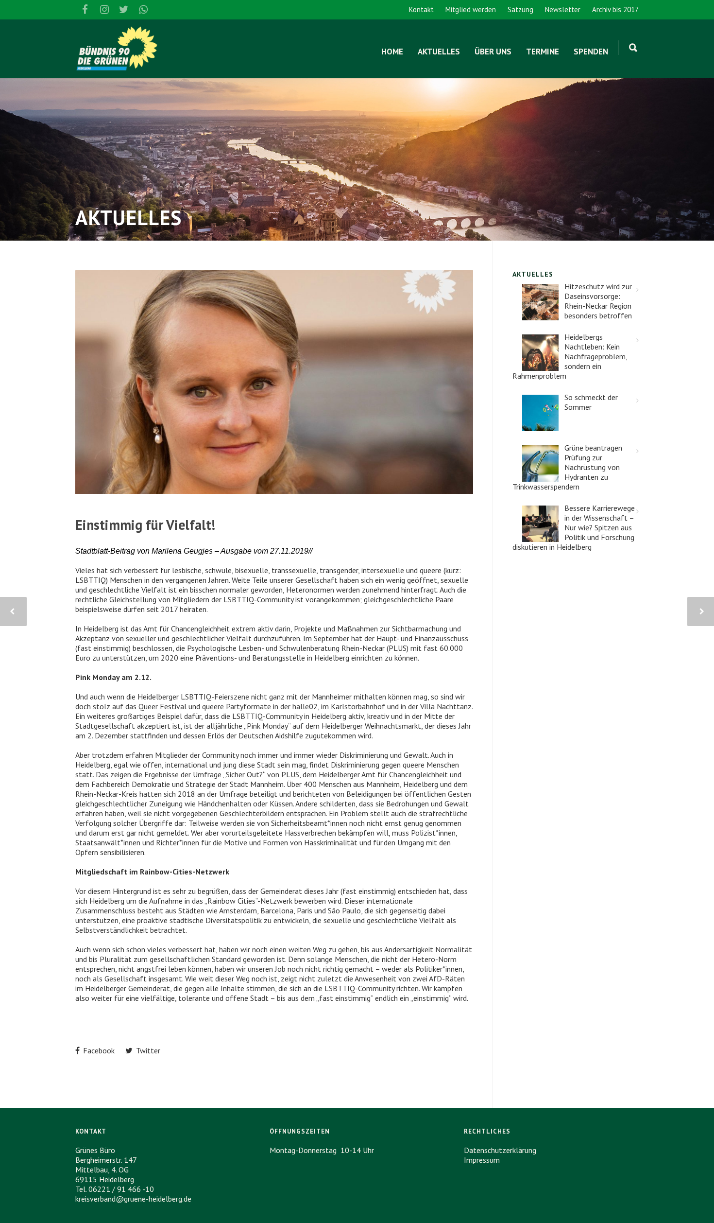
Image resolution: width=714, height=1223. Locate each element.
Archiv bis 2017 (615, 9)
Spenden (591, 51)
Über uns (493, 51)
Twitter (147, 1050)
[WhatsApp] (143, 9)
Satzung (520, 9)
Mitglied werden (470, 9)
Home (392, 51)
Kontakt (421, 9)
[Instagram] (104, 9)
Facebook (98, 1050)
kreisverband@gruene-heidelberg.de (133, 1199)
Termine (542, 51)
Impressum (482, 1160)
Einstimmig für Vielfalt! (145, 525)
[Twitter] (124, 9)
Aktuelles (439, 51)
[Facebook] (85, 9)
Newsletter (562, 9)
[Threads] (162, 9)
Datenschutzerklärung (500, 1150)
